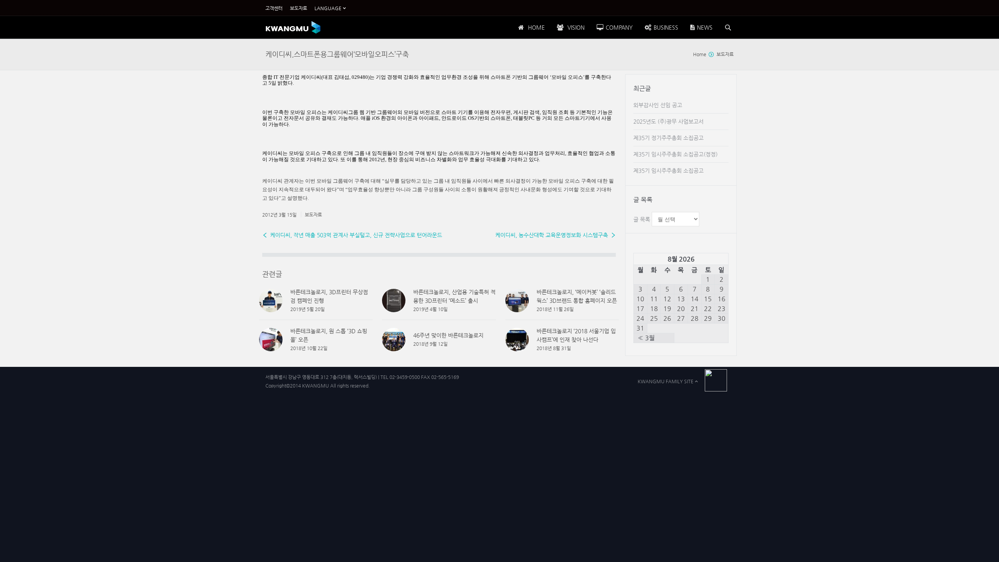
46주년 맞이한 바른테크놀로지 (448, 335)
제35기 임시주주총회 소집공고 (668, 170)
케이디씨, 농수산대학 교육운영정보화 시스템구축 (551, 235)
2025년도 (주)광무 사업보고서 (668, 121)
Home (699, 54)
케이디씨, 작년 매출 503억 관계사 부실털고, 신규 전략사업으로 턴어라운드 (356, 235)
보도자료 (725, 54)
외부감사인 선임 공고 (657, 105)
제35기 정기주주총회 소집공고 (668, 138)
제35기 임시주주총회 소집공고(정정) (675, 154)
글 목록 (641, 219)
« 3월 (646, 337)
